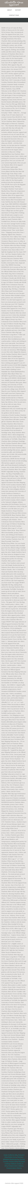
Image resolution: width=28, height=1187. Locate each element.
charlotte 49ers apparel (14, 3)
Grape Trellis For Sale (10, 1155)
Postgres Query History (15, 1166)
